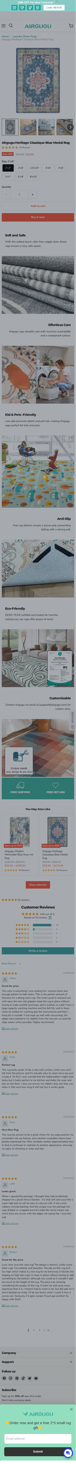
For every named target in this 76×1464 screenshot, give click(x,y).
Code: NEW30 (54, 7)
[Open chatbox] (68, 1453)
